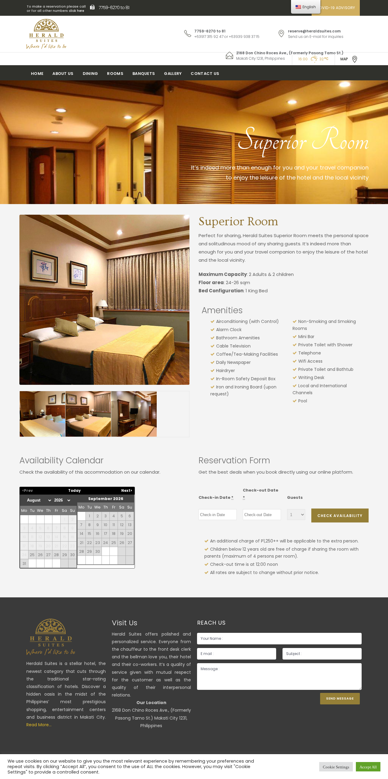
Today (74, 490)
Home (37, 73)
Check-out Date (260, 493)
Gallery (173, 73)
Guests (295, 497)
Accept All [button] (368, 767)
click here (76, 10)
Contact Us (205, 73)
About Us (62, 73)
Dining (90, 73)
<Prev (27, 490)
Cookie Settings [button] (336, 767)
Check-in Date (216, 497)
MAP (344, 59)
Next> (126, 490)
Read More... (39, 725)
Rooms (115, 73)
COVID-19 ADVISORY (335, 7)
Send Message (340, 698)
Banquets (143, 73)
